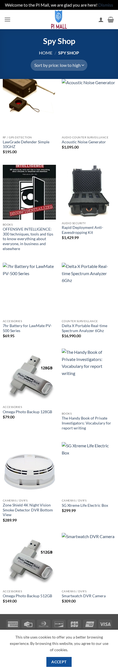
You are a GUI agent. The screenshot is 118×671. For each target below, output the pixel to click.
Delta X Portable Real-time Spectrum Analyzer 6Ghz (84, 328)
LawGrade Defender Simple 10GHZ (26, 144)
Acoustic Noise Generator (84, 142)
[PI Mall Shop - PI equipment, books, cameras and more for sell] (59, 19)
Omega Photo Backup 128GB (27, 412)
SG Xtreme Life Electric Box (85, 505)
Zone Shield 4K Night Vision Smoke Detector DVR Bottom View (28, 510)
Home (45, 52)
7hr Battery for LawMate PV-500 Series (27, 328)
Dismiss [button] (105, 4)
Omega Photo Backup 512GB (27, 596)
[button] (7, 19)
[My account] (101, 19)
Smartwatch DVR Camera (84, 596)
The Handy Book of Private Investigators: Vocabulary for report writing (86, 423)
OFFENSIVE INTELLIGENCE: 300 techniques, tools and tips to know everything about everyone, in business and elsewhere (28, 239)
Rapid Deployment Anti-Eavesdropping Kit (82, 230)
